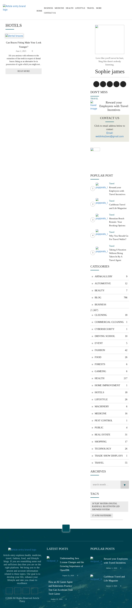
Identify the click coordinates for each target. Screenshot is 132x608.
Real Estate (111, 434)
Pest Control (111, 420)
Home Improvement (111, 385)
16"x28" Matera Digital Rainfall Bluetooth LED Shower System (106, 506)
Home (39, 11)
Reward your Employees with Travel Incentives (113, 106)
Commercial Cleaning (111, 322)
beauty (111, 290)
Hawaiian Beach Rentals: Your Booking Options (117, 222)
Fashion (111, 350)
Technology (111, 448)
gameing (111, 371)
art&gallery (111, 276)
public (111, 427)
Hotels (111, 392)
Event (111, 343)
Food (111, 357)
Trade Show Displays (111, 455)
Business (48, 8)
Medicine (59, 8)
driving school (111, 336)
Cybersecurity (111, 329)
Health (69, 8)
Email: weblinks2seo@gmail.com (110, 134)
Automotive (111, 283)
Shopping (111, 441)
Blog (111, 297)
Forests (111, 364)
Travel (90, 8)
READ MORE (24, 71)
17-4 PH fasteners (101, 515)
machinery (111, 406)
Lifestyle (80, 8)
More (99, 8)
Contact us (50, 13)
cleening (111, 315)
